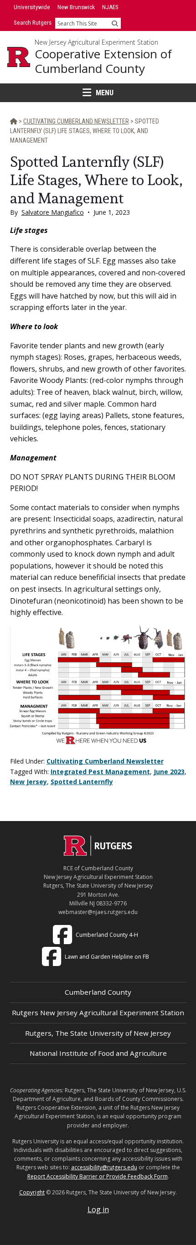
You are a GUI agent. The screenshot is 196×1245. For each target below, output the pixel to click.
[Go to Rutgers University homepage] (19, 57)
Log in (98, 1209)
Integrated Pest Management (100, 771)
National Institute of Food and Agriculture (98, 1053)
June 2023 (169, 771)
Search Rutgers (33, 22)
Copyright (32, 1192)
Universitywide (32, 7)
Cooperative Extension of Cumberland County (103, 61)
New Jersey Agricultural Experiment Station (96, 42)
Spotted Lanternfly (82, 781)
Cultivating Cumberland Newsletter (105, 761)
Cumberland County (98, 992)
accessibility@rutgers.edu (104, 1167)
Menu (104, 92)
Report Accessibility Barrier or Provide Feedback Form (97, 1176)
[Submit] (115, 23)
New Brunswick (76, 7)
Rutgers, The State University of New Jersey (98, 1033)
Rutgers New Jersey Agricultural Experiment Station (98, 1012)
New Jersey (28, 781)
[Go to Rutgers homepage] (98, 853)
